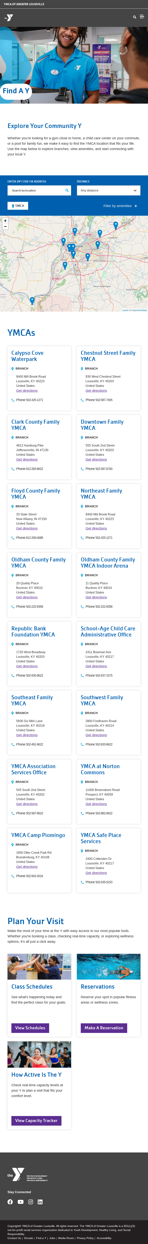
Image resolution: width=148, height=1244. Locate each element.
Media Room (66, 1238)
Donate (28, 1238)
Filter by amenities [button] (118, 206)
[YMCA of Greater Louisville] (26, 17)
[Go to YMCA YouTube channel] (21, 1203)
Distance (83, 181)
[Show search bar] (134, 17)
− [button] (5, 226)
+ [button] (5, 220)
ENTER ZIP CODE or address (27, 181)
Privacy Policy (85, 1238)
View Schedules (30, 1028)
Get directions (27, 391)
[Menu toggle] (142, 16)
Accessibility (104, 1238)
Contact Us (14, 1238)
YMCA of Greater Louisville (24, 4)
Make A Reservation (104, 1028)
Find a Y (41, 1238)
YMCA (19, 206)
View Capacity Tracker (36, 1120)
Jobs (52, 1238)
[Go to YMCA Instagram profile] (30, 1203)
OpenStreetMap (139, 310)
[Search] (67, 190)
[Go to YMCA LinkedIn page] (40, 1203)
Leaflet (125, 310)
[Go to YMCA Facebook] (10, 1203)
